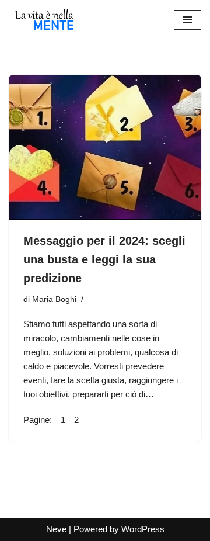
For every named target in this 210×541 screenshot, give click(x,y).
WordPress (142, 529)
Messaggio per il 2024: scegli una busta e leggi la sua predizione (104, 259)
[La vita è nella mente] (44, 20)
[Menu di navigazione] (187, 20)
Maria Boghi (54, 299)
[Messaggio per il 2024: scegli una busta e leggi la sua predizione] (105, 147)
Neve (56, 529)
